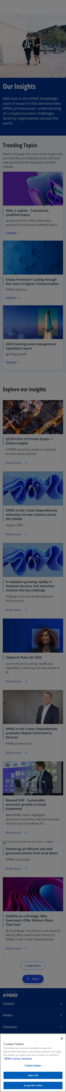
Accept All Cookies (33, 1085)
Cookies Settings (33, 1065)
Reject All (33, 1075)
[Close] (62, 1038)
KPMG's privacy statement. (18, 1058)
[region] (33, 1062)
